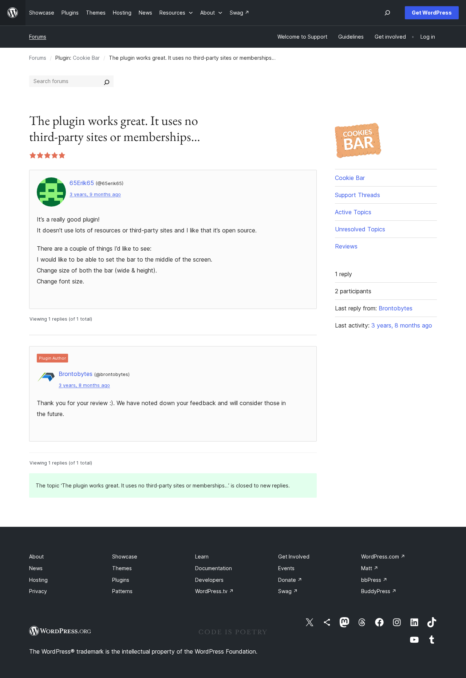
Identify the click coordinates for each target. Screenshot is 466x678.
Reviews (346, 246)
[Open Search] (387, 13)
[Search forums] (107, 81)
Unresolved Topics (360, 229)
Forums (37, 37)
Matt (369, 568)
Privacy (38, 591)
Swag (288, 591)
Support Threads (357, 195)
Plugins (120, 580)
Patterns (122, 591)
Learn (202, 556)
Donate (290, 580)
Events (286, 568)
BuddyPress (378, 591)
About (36, 556)
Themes (122, 568)
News (36, 568)
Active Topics (353, 212)
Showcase (124, 556)
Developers (209, 580)
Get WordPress (432, 12)
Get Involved (293, 556)
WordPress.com (383, 556)
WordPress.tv (214, 591)
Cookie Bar (86, 58)
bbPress (374, 580)
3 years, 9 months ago (95, 194)
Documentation (213, 568)
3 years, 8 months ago (84, 385)
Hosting (38, 580)
